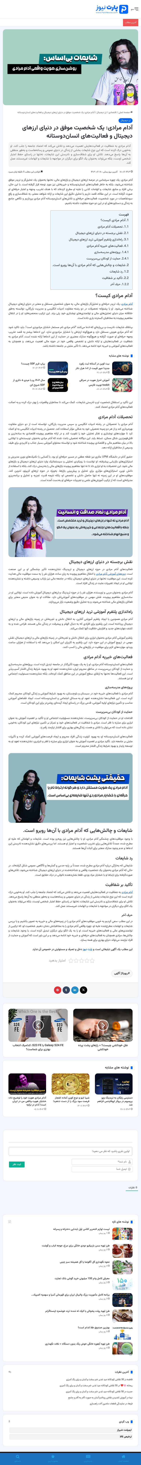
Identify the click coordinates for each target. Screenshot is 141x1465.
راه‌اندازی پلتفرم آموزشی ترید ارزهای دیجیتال (96, 239)
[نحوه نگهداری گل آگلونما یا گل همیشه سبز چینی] (122, 1267)
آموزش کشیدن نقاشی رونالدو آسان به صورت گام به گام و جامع (97, 1398)
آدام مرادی (127, 304)
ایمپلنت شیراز (124, 1430)
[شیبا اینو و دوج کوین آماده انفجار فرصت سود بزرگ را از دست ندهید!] (70, 1084)
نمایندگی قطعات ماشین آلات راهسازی (107, 1404)
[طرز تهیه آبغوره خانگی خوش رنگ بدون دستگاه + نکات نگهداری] (122, 1349)
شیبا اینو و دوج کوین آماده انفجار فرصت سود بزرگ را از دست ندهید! (71, 1099)
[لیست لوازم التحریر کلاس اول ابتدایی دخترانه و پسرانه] (122, 1234)
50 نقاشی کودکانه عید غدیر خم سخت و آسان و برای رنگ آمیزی (95, 1379)
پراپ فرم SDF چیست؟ (33, 364)
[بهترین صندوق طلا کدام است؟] (122, 1333)
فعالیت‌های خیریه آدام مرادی (105, 246)
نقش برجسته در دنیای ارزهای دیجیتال (99, 233)
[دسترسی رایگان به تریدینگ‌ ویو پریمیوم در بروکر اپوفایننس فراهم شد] (114, 1083)
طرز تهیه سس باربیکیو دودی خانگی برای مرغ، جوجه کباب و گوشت (76, 1246)
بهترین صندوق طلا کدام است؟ (94, 1328)
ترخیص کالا (126, 1437)
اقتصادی (112, 112)
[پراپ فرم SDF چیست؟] (58, 368)
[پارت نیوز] (112, 9)
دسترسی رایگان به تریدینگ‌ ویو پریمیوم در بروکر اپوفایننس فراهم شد (115, 1101)
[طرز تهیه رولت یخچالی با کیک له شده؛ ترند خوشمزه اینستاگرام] (122, 1316)
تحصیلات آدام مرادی (110, 226)
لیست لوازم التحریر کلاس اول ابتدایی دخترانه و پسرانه (81, 1229)
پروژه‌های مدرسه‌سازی (107, 252)
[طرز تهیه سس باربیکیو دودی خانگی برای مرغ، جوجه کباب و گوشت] (122, 1251)
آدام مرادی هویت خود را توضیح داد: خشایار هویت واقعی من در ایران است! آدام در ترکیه (27, 1101)
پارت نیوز (87, 949)
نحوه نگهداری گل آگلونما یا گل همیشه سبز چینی (85, 1262)
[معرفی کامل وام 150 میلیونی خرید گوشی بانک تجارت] (122, 1284)
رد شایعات (116, 271)
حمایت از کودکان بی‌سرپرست (103, 258)
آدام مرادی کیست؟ (113, 220)
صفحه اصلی (124, 112)
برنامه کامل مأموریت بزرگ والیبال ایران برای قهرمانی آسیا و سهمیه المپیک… (70, 1295)
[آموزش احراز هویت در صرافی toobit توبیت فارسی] (122, 385)
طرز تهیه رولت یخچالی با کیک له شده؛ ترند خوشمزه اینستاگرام (77, 1311)
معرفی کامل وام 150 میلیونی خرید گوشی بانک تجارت (82, 1279)
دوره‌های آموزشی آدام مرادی (111, 574)
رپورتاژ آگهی (121, 973)
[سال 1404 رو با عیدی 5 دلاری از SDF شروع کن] (58, 385)
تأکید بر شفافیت (112, 278)
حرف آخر (115, 284)
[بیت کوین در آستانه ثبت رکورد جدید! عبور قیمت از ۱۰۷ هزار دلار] (122, 368)
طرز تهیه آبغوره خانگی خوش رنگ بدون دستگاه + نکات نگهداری (77, 1344)
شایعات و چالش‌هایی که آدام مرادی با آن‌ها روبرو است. (88, 265)
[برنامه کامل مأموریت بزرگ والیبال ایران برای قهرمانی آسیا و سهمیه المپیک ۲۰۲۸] (122, 1300)
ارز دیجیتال (101, 112)
